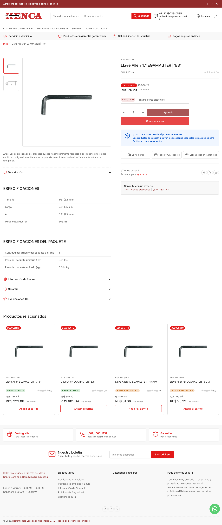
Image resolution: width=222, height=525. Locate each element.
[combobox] (117, 16)
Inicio (5, 43)
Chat (126, 189)
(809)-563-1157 (161, 189)
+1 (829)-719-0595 (170, 13)
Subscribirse (162, 454)
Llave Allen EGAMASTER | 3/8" (23, 381)
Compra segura (67, 496)
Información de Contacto (72, 488)
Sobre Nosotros (95, 28)
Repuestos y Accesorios (51, 28)
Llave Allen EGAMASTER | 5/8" (78, 381)
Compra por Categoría (16, 28)
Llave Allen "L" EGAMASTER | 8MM (190, 381)
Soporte (77, 28)
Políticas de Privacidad (71, 479)
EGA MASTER (127, 59)
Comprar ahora (155, 121)
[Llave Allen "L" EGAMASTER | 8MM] (193, 349)
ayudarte (142, 174)
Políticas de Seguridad (71, 492)
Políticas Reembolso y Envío (74, 483)
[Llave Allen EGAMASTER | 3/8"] (29, 349)
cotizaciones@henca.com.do (173, 17)
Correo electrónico (141, 189)
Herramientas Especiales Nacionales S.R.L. (33, 520)
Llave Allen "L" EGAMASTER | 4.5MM (136, 381)
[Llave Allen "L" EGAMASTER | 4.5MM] (138, 349)
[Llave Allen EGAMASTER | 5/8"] (84, 349)
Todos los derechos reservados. (74, 520)
